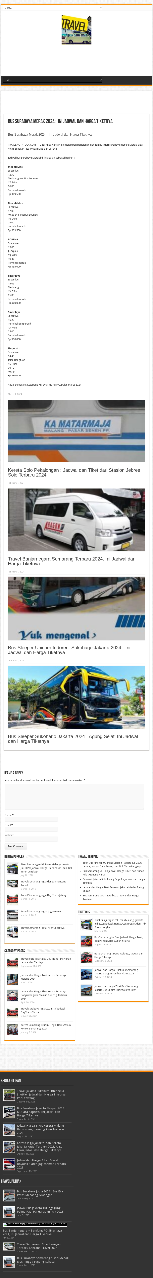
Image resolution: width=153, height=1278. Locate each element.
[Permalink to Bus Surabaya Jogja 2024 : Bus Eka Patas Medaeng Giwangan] (9, 1195)
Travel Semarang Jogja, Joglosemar (41, 911)
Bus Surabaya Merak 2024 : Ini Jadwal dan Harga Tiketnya (50, 134)
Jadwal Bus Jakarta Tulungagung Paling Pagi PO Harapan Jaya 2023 (40, 1209)
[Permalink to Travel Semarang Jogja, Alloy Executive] (12, 932)
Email (8, 825)
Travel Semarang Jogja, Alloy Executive (43, 927)
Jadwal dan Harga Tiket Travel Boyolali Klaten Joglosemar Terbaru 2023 (41, 1164)
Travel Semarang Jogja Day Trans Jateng (44, 895)
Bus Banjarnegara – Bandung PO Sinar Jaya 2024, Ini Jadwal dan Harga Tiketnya (32, 1232)
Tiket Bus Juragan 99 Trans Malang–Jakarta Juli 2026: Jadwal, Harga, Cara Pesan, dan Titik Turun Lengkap (46, 868)
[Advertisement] (76, 62)
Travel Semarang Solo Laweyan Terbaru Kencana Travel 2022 (39, 1246)
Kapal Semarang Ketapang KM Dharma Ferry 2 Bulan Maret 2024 (44, 384)
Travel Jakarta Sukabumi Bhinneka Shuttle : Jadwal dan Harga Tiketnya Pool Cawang (41, 1094)
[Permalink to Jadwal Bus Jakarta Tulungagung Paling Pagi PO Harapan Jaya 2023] (9, 1212)
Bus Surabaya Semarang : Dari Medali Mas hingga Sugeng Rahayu (43, 1259)
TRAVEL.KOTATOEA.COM (22, 144)
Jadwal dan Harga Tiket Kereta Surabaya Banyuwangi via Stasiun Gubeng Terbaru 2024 (44, 995)
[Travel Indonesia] (76, 41)
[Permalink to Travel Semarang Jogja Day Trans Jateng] (12, 899)
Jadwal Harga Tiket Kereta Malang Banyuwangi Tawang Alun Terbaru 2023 (40, 1129)
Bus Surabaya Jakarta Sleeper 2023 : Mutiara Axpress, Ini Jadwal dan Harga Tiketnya (41, 1111)
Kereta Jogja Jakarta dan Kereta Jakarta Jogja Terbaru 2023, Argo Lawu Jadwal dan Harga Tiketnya (40, 1146)
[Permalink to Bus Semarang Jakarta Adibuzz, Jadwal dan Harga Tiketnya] (86, 957)
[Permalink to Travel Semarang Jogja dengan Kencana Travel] (12, 884)
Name (8, 815)
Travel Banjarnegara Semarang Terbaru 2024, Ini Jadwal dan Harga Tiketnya (71, 561)
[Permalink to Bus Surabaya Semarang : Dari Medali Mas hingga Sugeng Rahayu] (9, 1262)
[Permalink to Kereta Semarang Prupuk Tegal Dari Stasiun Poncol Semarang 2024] (12, 1029)
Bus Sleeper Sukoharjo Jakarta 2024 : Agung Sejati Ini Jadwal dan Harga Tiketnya (73, 739)
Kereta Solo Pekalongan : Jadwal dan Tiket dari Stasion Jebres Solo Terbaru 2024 (74, 472)
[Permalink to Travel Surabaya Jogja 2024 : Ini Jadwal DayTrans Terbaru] (12, 1012)
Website (9, 835)
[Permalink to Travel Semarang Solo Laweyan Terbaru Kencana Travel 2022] (9, 1246)
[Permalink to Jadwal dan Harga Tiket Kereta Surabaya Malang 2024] (12, 979)
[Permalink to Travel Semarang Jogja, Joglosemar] (12, 915)
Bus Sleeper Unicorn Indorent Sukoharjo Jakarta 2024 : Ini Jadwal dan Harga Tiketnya (69, 650)
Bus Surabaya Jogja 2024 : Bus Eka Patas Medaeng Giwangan (40, 1193)
